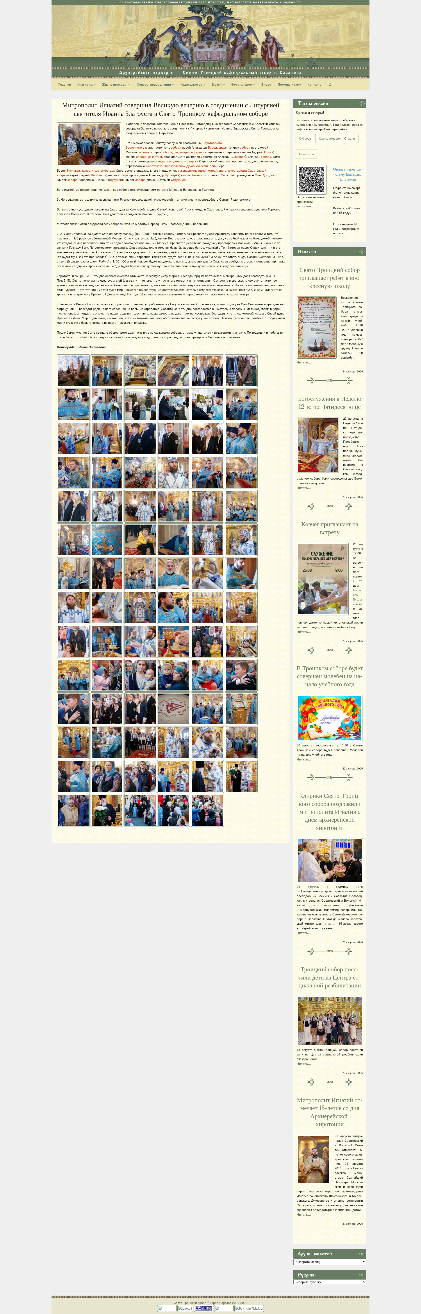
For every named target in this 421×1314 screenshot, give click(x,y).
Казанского (199, 175)
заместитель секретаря (99, 170)
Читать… (304, 362)
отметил (330, 923)
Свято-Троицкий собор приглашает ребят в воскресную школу (329, 277)
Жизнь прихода (114, 84)
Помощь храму (289, 84)
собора (176, 147)
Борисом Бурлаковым (358, 597)
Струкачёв (178, 179)
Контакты (315, 84)
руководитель (187, 170)
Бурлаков (73, 170)
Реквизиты (306, 154)
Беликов (144, 152)
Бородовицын (218, 147)
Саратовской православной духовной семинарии (181, 166)
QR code (305, 138)
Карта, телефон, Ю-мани (337, 138)
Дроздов (269, 175)
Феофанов (98, 175)
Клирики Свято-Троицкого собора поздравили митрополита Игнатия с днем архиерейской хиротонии (329, 811)
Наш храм (85, 84)
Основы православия (154, 84)
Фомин (268, 152)
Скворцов (238, 156)
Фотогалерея (242, 84)
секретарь (155, 156)
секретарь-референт (189, 152)
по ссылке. (304, 206)
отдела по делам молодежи (178, 161)
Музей (217, 84)
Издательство (191, 84)
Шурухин (115, 179)
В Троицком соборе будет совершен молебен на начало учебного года (330, 676)
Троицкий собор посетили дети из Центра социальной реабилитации (329, 977)
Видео (266, 84)
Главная (64, 84)
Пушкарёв (172, 175)
